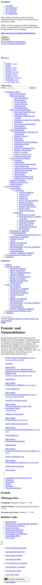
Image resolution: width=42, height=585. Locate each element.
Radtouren (18, 160)
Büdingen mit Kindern (18, 180)
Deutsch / (11, 64)
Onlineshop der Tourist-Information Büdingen (21, 524)
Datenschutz (9, 482)
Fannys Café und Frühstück (28, 200)
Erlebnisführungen (20, 114)
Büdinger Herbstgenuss (22, 156)
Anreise (12, 241)
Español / (11, 76)
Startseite (8, 264)
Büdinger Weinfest (21, 136)
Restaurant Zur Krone (26, 223)
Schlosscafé (23, 196)
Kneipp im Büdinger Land (23, 176)
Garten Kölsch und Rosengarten (25, 168)
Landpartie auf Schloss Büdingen (26, 142)
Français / (11, 70)
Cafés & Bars (19, 190)
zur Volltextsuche (11, 14)
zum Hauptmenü (11, 8)
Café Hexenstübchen (26, 192)
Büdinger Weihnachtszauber (24, 148)
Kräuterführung (19, 126)
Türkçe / (10, 68)
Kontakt (8, 484)
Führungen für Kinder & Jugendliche (27, 120)
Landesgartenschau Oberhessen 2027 (18, 255)
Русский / (11, 74)
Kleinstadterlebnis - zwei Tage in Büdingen (25, 247)
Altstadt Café (23, 198)
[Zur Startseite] (13, 43)
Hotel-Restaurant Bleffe (27, 221)
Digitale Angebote (16, 184)
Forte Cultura (10, 538)
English (8, 66)
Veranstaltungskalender (18, 233)
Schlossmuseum (20, 106)
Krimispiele (18, 122)
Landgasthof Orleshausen (28, 227)
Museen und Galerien (17, 96)
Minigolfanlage (19, 174)
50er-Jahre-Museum (21, 98)
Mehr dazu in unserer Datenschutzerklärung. (18, 33)
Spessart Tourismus (12, 528)
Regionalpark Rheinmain (14, 532)
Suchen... (4, 88)
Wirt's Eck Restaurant (26, 205)
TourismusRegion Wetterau (15, 526)
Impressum (9, 486)
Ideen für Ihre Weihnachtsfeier (25, 124)
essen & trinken (15, 188)
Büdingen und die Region (19, 182)
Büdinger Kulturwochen (23, 154)
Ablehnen (5, 37)
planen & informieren (12, 186)
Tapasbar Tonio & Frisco (27, 207)
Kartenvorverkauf (16, 249)
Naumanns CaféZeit (26, 203)
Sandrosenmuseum (21, 104)
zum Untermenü (11, 10)
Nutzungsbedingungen (13, 488)
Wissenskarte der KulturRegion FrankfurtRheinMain (16, 535)
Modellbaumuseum (21, 108)
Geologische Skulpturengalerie (25, 164)
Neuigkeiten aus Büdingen (19, 237)
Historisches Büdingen (18, 94)
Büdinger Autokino (21, 152)
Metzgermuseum (20, 100)
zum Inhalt (9, 6)
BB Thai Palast (24, 229)
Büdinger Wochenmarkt (22, 150)
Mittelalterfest (19, 140)
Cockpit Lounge (24, 194)
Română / (12, 72)
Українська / (13, 78)
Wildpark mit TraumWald (23, 170)
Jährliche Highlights (17, 130)
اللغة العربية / (12, 82)
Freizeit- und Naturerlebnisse (20, 158)
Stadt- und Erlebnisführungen (20, 110)
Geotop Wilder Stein (21, 166)
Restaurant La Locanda (27, 215)
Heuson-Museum (20, 102)
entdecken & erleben (12, 92)
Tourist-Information (17, 251)
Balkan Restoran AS (26, 225)
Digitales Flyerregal (17, 239)
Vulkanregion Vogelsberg (14, 530)
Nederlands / (11, 80)
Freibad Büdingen (20, 172)
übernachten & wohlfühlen (19, 231)
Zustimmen (5, 39)
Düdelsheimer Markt (21, 144)
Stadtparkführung (20, 128)
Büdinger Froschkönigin (18, 243)
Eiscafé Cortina (24, 209)
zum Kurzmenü (10, 12)
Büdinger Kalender (16, 245)
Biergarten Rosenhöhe (27, 211)
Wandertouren (19, 162)
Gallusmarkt (18, 146)
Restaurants (18, 213)
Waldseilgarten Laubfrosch (23, 178)
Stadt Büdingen (10, 522)
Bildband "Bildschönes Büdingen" (22, 253)
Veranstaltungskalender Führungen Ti (27, 235)
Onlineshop (9, 257)
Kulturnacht (18, 138)
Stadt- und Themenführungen (24, 112)
